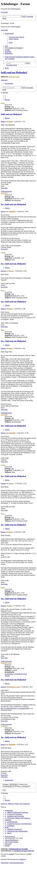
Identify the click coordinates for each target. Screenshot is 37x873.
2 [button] (5, 98)
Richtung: (18, 786)
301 (12, 256)
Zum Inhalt (4, 12)
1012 (12, 667)
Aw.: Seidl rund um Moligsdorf (13, 204)
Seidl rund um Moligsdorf (14, 72)
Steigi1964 (4, 193)
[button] (7, 100)
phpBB (11, 854)
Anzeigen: (5, 784)
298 (12, 197)
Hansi (2, 103)
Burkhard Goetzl (14, 76)
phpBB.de (22, 859)
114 (12, 107)
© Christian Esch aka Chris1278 (23, 851)
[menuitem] (16, 37)
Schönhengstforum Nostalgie (18, 849)
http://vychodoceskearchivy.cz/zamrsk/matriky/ (15, 708)
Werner (3, 252)
